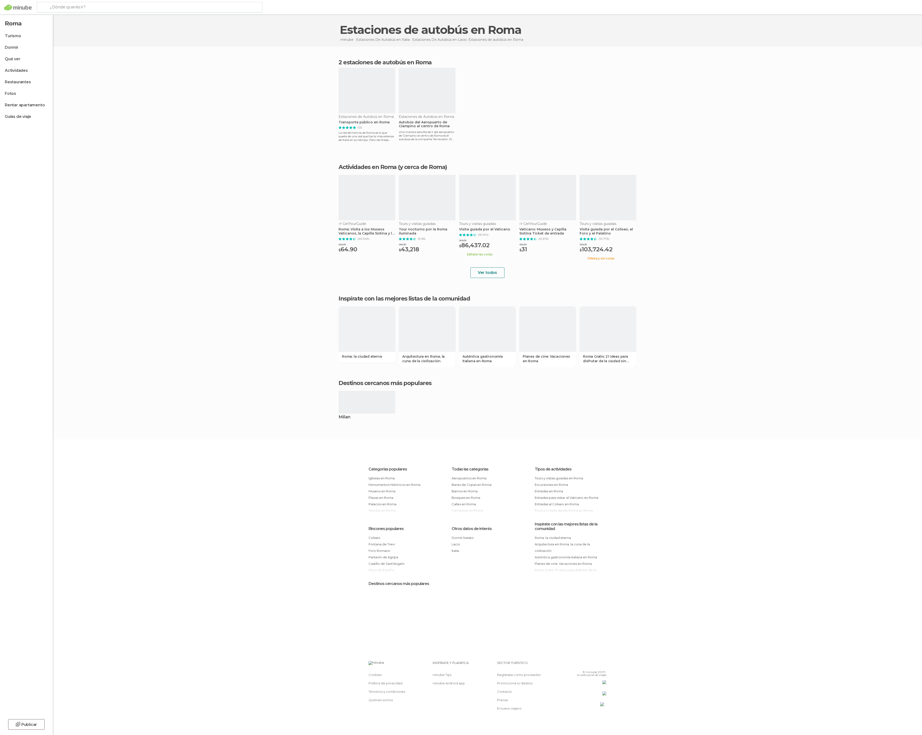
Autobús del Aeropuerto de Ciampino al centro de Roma (424, 124)
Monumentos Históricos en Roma (394, 485)
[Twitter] (586, 664)
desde (342, 244)
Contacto (504, 691)
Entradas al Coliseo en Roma (557, 504)
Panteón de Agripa (383, 557)
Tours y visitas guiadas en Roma (559, 478)
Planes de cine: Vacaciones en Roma (546, 358)
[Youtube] (602, 664)
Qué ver (12, 59)
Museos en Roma (382, 491)
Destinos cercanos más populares (385, 383)
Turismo (13, 36)
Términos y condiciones (387, 691)
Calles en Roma (464, 504)
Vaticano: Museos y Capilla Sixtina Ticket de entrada (542, 231)
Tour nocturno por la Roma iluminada (423, 231)
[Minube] (18, 7)
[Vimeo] (594, 664)
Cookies (375, 675)
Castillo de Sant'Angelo (387, 564)
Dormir (11, 47)
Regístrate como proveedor (519, 675)
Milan (345, 417)
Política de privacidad (385, 683)
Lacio (456, 544)
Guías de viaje (18, 116)
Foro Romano (379, 551)
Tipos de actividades (553, 469)
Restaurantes (18, 82)
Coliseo (374, 538)
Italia (455, 551)
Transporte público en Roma (364, 122)
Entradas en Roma (549, 491)
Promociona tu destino (515, 683)
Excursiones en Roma (551, 485)
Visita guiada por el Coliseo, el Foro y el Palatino (606, 231)
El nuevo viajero (509, 708)
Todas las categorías (470, 469)
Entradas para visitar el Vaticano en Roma (566, 498)
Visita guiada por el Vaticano (484, 229)
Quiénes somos (381, 700)
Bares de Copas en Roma (471, 485)
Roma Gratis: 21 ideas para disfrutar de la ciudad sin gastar (605, 358)
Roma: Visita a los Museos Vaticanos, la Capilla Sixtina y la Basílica (366, 231)
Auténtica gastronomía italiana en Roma (482, 358)
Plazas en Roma (381, 498)
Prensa (502, 700)
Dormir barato (463, 538)
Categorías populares (388, 469)
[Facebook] (578, 664)
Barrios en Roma (465, 491)
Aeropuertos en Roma (469, 478)
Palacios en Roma (382, 504)
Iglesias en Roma (382, 478)
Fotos (10, 93)
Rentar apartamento (25, 105)
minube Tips (442, 675)
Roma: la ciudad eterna (362, 356)
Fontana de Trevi (382, 544)
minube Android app (449, 683)
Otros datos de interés (472, 528)
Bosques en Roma (466, 498)
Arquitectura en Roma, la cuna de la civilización (423, 358)
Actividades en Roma (368, 166)
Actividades (16, 70)
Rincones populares (386, 528)
